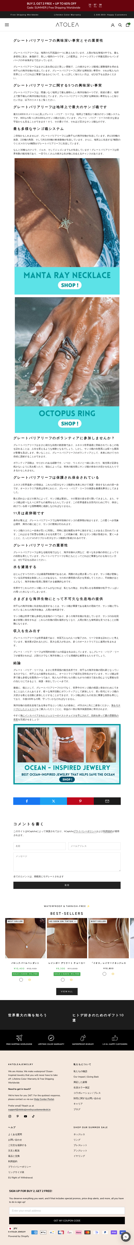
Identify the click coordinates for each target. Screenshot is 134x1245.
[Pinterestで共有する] (80, 801)
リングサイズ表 (16, 1172)
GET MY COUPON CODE (67, 1220)
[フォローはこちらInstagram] (9, 1116)
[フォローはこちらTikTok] (33, 1116)
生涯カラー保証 (82, 1087)
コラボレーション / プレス (87, 1093)
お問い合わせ (15, 1139)
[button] (126, 1237)
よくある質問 (15, 1134)
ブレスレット (80, 1145)
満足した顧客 (80, 1082)
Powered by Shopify (18, 1236)
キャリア (78, 1103)
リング (77, 1139)
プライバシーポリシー (85, 831)
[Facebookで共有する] (26, 801)
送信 (67, 885)
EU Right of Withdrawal (20, 1177)
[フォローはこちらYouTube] (25, 1116)
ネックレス (79, 1134)
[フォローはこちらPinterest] (17, 1116)
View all (67, 991)
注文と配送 (14, 1150)
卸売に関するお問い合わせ (87, 1098)
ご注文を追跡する (17, 1145)
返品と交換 (14, 1156)
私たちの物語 (80, 1071)
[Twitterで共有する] (53, 801)
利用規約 (107, 831)
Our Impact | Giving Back (86, 1076)
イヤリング (79, 1156)
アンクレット (80, 1150)
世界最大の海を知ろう (27, 1015)
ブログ (77, 1109)
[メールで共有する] (107, 801)
